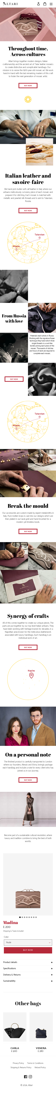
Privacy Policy (18, 1063)
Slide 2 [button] (22, 917)
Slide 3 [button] (24, 917)
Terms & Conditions (35, 1063)
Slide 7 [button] (33, 917)
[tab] (20, 917)
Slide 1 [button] (20, 917)
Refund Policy (40, 1067)
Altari (30, 1085)
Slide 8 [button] (36, 917)
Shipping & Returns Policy (20, 1067)
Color (6, 937)
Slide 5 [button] (29, 917)
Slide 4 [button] (27, 917)
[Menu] (51, 3)
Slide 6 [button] (31, 917)
